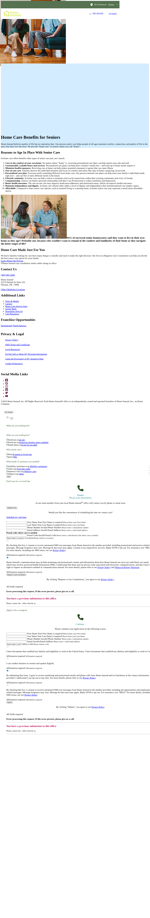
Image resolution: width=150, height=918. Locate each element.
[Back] (8, 417)
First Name (32, 522)
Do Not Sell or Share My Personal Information (26, 354)
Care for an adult (29, 445)
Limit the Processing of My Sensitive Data (24, 359)
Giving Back (10, 309)
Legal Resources (12, 349)
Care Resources (12, 314)
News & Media (12, 301)
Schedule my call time (16, 517)
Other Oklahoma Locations (13, 289)
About (80, 14)
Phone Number (34, 527)
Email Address (33, 530)
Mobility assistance (38, 466)
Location (29, 538)
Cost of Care (67, 14)
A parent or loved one (22, 454)
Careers (53, 14)
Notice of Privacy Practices (127, 567)
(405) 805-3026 (8, 275)
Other (21, 474)
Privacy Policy (11, 340)
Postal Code (32, 535)
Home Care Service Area (16, 306)
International (6, 325)
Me (15, 457)
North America (19, 325)
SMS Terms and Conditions (17, 344)
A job (22, 440)
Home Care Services (36, 14)
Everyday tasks (23, 469)
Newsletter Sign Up (14, 311)
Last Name (32, 525)
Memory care (30, 471)
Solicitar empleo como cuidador (34, 442)
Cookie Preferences (14, 363)
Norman (111, 4)
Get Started (113, 14)
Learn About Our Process (12, 261)
